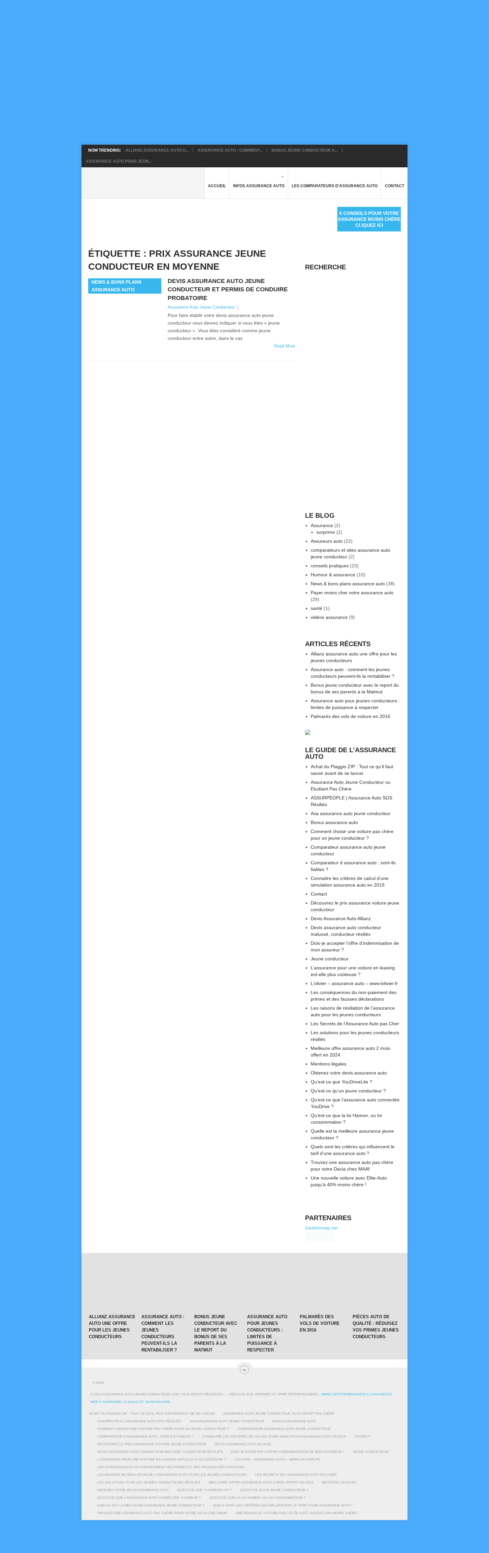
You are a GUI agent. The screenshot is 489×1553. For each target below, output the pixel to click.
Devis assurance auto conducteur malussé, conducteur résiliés (160, 1452)
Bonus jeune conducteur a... (304, 150)
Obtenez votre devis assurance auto (349, 1072)
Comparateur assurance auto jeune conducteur (283, 1429)
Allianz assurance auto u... (157, 150)
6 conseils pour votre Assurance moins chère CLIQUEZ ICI (369, 219)
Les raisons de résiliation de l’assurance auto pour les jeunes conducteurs (172, 1475)
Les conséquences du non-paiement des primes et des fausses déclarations (170, 1467)
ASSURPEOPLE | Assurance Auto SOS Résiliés (139, 1421)
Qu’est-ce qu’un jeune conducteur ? (348, 1090)
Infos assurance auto (258, 186)
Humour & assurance (333, 574)
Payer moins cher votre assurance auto (352, 592)
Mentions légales (328, 1063)
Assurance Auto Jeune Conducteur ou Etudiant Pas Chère (278, 1413)
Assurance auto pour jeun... (119, 161)
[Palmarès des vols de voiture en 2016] (323, 1287)
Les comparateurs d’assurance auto (335, 186)
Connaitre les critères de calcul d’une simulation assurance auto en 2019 (274, 1436)
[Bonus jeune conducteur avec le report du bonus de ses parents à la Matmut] (217, 1287)
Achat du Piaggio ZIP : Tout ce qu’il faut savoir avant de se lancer (152, 1413)
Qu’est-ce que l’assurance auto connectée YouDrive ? (149, 1497)
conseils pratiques (330, 565)
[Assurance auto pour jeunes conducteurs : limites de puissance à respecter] (270, 1287)
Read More (284, 346)
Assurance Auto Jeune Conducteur (201, 307)
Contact (394, 186)
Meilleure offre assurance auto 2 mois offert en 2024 (261, 1482)
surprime (325, 532)
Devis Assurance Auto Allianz (341, 918)
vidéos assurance (329, 617)
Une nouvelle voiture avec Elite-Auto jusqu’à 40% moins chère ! (297, 1513)
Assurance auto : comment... (230, 150)
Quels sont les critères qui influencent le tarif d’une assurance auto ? (283, 1505)
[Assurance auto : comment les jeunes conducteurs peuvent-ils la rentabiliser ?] (164, 1287)
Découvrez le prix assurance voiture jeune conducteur (151, 1444)
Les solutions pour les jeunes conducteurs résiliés (148, 1482)
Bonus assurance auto (334, 822)
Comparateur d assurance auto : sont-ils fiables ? (145, 1436)
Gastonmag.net (321, 1227)
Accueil (217, 186)
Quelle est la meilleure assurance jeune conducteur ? (151, 1505)
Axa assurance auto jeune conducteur (351, 813)
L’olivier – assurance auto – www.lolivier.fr (354, 983)
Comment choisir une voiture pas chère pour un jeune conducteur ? (163, 1429)
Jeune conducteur (330, 958)
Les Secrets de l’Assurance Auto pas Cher (355, 1023)
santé (316, 608)
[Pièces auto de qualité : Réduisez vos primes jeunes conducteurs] (376, 1287)
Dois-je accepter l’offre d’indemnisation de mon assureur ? (288, 1452)
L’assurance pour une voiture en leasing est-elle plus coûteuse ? (161, 1459)
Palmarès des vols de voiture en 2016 (350, 716)
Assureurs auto (327, 541)
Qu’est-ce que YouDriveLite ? (341, 1081)
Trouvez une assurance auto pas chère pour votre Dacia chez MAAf (162, 1513)
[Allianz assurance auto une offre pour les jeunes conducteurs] (112, 1287)
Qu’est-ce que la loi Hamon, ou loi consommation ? (257, 1497)
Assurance (322, 525)
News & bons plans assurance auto (348, 583)
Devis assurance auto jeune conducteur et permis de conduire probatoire (228, 289)
